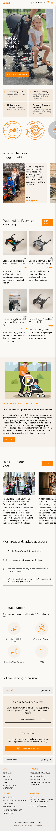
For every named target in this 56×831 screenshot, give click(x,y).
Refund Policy (8, 813)
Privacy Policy (35, 822)
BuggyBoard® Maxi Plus (40, 773)
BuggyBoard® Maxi (38, 776)
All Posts (47, 464)
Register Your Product (12, 810)
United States (37, 2)
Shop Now (46, 222)
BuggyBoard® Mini (37, 779)
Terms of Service (21, 822)
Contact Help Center (30, 748)
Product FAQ (8, 804)
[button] (50, 81)
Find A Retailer (8, 797)
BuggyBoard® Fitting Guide (14, 800)
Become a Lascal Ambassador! (9, 787)
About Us (9, 439)
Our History (8, 779)
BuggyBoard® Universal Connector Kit (40, 784)
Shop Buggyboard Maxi (16, 74)
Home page (7, 773)
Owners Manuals (10, 807)
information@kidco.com (38, 806)
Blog (5, 783)
